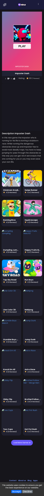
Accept (16, 491)
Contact (13, 480)
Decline (27, 491)
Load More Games (21, 442)
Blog (29, 480)
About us (22, 480)
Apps (35, 480)
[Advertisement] (22, 107)
